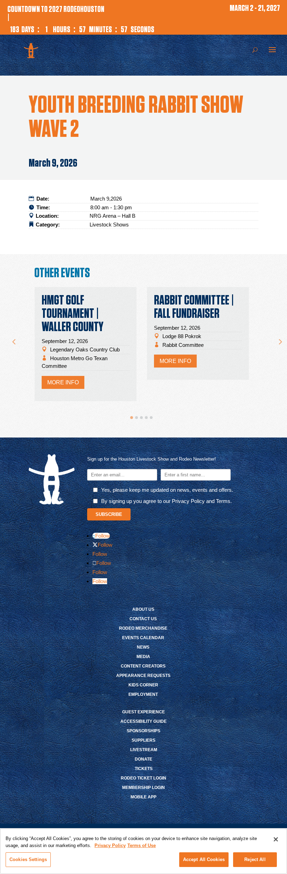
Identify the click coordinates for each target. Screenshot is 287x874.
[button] (131, 417)
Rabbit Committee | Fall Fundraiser (194, 307)
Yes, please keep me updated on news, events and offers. (167, 490)
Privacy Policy (110, 845)
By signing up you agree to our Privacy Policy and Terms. (166, 501)
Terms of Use (141, 845)
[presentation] (13, 338)
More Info (63, 382)
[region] (143, 851)
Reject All (254, 859)
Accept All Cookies (204, 859)
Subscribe (109, 514)
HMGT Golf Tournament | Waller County (72, 314)
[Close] (276, 839)
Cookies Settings (28, 859)
